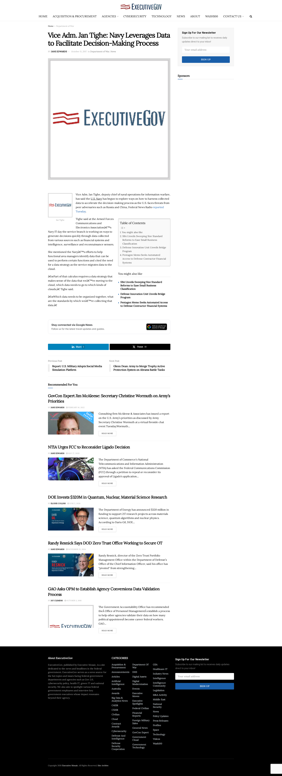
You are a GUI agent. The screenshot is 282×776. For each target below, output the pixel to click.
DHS (134, 672)
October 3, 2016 (73, 600)
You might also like (132, 232)
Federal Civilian (140, 708)
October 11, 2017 (79, 51)
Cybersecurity (134, 16)
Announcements (120, 672)
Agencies (109, 16)
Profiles (157, 725)
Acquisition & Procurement (75, 16)
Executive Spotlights (137, 702)
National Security (157, 705)
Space (156, 729)
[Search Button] (251, 16)
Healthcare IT (160, 669)
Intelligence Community (159, 684)
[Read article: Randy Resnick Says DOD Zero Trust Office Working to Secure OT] (71, 565)
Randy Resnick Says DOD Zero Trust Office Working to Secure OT (105, 543)
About (195, 16)
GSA (155, 664)
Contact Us (232, 16)
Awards (115, 693)
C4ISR (115, 705)
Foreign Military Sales (140, 722)
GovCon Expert (140, 732)
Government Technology (139, 746)
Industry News (160, 673)
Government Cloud (139, 738)
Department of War (65, 26)
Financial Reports (137, 714)
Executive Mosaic (70, 765)
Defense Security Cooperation (118, 746)
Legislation (158, 690)
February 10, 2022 (76, 407)
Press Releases (160, 720)
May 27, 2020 (73, 453)
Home (43, 16)
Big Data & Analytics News (120, 699)
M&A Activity (160, 694)
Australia (116, 688)
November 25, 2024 (77, 549)
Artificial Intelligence (118, 683)
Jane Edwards (59, 51)
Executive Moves (137, 695)
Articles (116, 676)
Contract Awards (116, 725)
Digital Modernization (140, 683)
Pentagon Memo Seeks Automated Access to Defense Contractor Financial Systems (144, 258)
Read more (109, 433)
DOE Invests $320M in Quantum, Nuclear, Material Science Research (107, 497)
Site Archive (103, 765)
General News (140, 727)
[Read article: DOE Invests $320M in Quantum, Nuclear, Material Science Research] (71, 519)
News (181, 16)
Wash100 (211, 16)
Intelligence (159, 678)
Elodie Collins (58, 503)
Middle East (159, 699)
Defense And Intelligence (118, 737)
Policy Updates (160, 716)
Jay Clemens (57, 600)
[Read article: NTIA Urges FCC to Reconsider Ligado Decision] (71, 469)
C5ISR (115, 709)
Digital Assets (139, 676)
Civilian (116, 714)
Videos (156, 738)
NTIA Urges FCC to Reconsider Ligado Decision (89, 447)
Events (136, 688)
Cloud (115, 719)
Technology (162, 16)
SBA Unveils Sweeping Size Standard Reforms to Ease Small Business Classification (142, 240)
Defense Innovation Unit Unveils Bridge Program (144, 249)
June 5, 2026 (74, 503)
